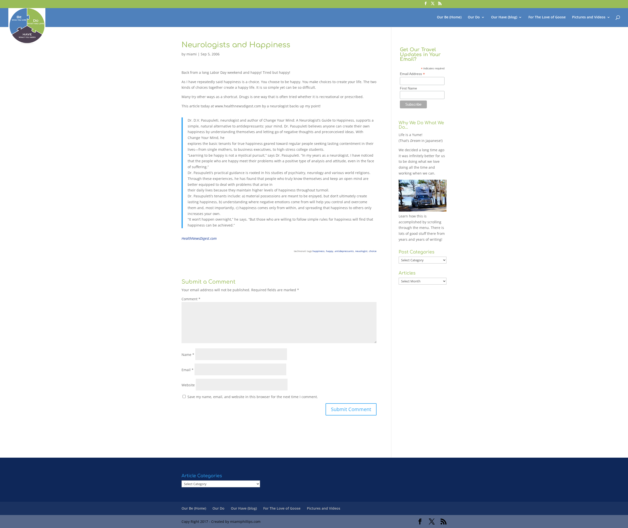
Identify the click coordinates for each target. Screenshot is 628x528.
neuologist (361, 251)
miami (191, 54)
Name (188, 354)
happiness (319, 251)
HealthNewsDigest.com (199, 238)
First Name (408, 88)
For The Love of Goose (547, 17)
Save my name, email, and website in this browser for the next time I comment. (252, 396)
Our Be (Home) (449, 17)
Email (188, 369)
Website (188, 385)
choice (373, 251)
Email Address (412, 74)
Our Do (474, 17)
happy (329, 251)
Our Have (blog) (504, 17)
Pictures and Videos (588, 17)
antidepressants (344, 251)
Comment (191, 299)
